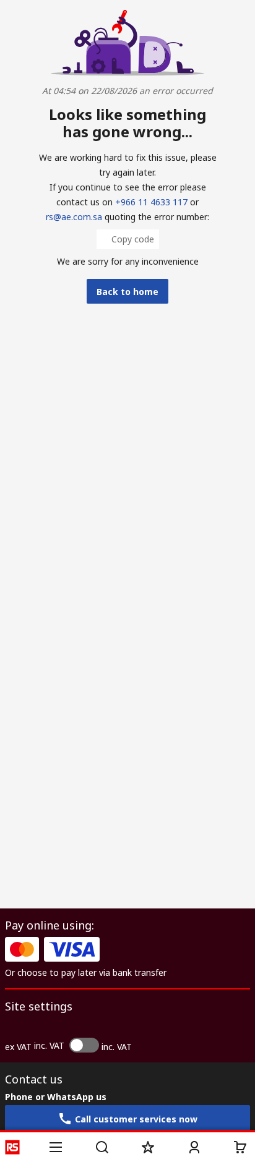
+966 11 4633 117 (151, 202)
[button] (56, 1147)
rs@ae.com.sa (74, 217)
